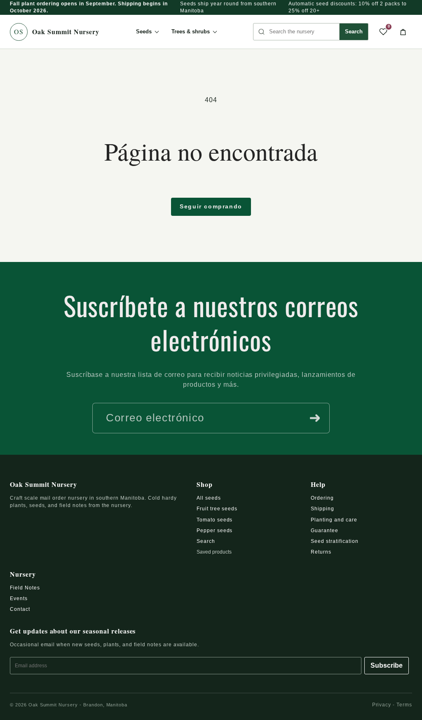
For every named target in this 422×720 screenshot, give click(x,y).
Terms (404, 705)
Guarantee (324, 530)
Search (354, 31)
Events (19, 598)
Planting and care (334, 520)
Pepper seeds (215, 530)
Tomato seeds (215, 520)
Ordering (322, 498)
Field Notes (25, 588)
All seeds (209, 498)
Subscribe (386, 665)
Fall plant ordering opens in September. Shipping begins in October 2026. (89, 7)
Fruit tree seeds (217, 509)
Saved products (214, 552)
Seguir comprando (211, 206)
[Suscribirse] (314, 418)
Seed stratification (334, 541)
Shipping (322, 509)
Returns (321, 552)
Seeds (144, 31)
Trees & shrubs (190, 31)
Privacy (382, 705)
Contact (20, 609)
